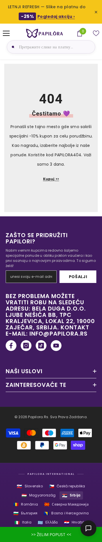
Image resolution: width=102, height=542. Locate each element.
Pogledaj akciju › (56, 16)
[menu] (6, 33)
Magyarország (39, 495)
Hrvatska (76, 522)
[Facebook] (11, 345)
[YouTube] (56, 345)
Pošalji (78, 277)
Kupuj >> (51, 178)
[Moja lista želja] (96, 33)
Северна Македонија (66, 504)
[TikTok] (41, 345)
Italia (22, 522)
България (25, 513)
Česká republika (67, 486)
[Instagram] (26, 345)
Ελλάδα (48, 522)
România (25, 504)
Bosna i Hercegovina (66, 513)
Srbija (71, 495)
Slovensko (29, 486)
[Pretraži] (12, 47)
